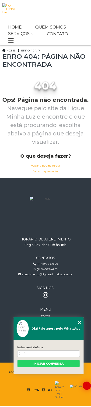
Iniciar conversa (48, 363)
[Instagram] (45, 294)
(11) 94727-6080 (47, 264)
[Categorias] (11, 40)
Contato (57, 34)
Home (15, 27)
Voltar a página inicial (45, 165)
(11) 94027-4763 (47, 269)
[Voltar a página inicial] (45, 11)
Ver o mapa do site (45, 171)
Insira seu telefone (30, 347)
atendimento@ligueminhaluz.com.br (47, 274)
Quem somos (50, 27)
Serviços (19, 34)
